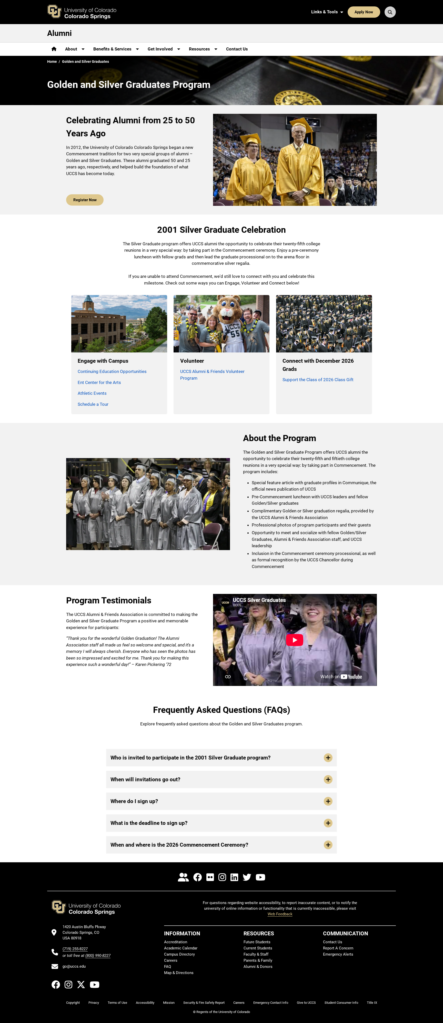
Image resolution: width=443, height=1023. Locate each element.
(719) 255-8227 (75, 949)
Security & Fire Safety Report (204, 1003)
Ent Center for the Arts (99, 382)
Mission (169, 1003)
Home (52, 61)
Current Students (258, 948)
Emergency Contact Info (270, 1003)
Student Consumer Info (341, 1003)
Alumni (59, 33)
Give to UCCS (306, 1003)
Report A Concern (338, 948)
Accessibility (145, 1003)
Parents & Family (258, 960)
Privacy (93, 1003)
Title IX (372, 1003)
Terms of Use (117, 1003)
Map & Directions (179, 972)
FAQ (167, 966)
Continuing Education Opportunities (112, 371)
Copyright (73, 1003)
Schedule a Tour (93, 404)
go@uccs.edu (74, 966)
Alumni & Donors (258, 966)
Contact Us (237, 49)
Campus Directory (179, 954)
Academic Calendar (180, 948)
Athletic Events (92, 393)
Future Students (257, 942)
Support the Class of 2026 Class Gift (318, 379)
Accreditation (175, 942)
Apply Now (364, 12)
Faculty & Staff (256, 954)
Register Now (85, 200)
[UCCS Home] (85, 12)
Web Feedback (280, 914)
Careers (170, 960)
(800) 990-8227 (97, 955)
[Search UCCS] (390, 12)
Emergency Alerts (338, 954)
